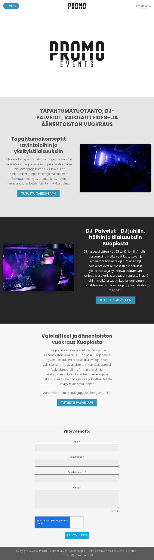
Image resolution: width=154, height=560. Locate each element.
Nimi (77, 441)
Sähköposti (77, 457)
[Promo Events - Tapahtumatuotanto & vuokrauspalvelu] (77, 6)
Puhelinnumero (77, 472)
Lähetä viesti (77, 535)
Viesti (77, 487)
